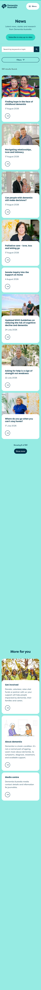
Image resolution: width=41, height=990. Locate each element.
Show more (20, 451)
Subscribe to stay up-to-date (20, 37)
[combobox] (20, 49)
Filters (19, 60)
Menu (34, 6)
